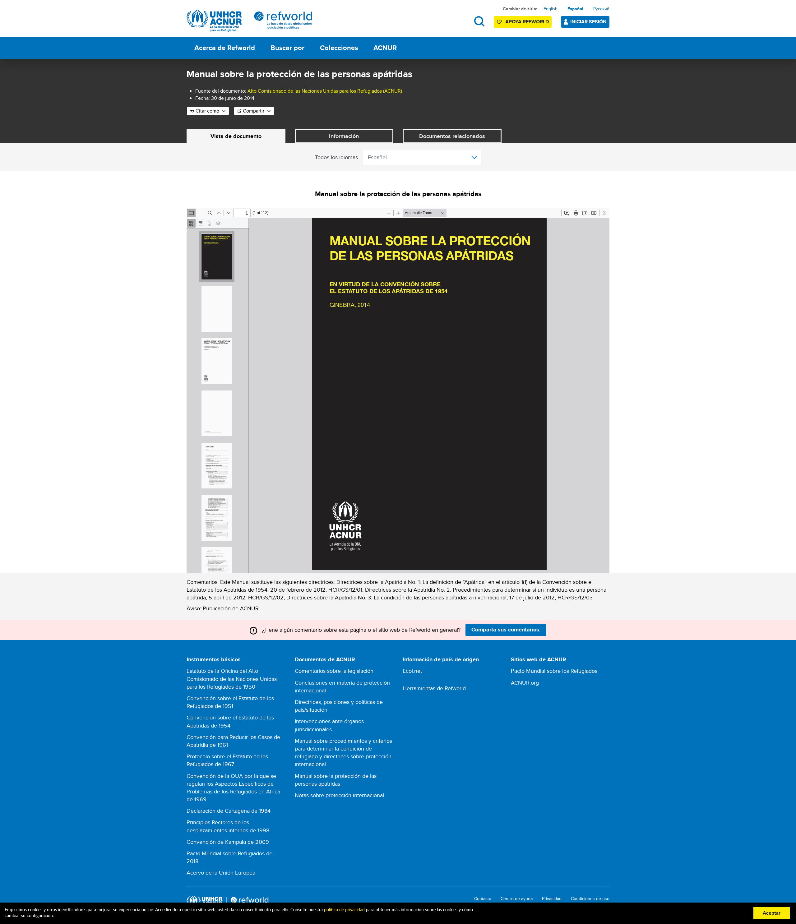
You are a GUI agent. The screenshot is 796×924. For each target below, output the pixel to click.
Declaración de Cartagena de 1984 (229, 811)
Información (344, 136)
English (551, 9)
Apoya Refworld (527, 21)
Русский (601, 9)
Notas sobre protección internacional (339, 795)
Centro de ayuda (517, 899)
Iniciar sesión (588, 21)
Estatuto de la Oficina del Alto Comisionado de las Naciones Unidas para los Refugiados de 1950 (232, 678)
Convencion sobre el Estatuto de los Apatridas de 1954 (230, 721)
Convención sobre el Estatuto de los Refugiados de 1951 (230, 702)
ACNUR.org (525, 682)
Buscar (479, 21)
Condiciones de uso (590, 899)
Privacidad (552, 899)
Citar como (207, 110)
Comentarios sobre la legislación (334, 671)
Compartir (253, 110)
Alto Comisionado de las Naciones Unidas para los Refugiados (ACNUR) (325, 91)
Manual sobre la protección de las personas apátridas (336, 780)
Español (575, 9)
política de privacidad (344, 910)
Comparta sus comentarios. (506, 630)
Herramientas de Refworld (434, 688)
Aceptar (771, 913)
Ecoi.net (412, 671)
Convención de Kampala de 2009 (228, 842)
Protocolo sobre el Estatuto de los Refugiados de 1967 (227, 760)
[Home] (249, 20)
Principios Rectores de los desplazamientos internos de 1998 (228, 826)
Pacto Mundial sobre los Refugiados (554, 671)
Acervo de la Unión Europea (221, 872)
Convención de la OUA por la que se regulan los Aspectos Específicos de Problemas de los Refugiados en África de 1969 (233, 787)
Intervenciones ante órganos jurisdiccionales (329, 725)
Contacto (482, 899)
